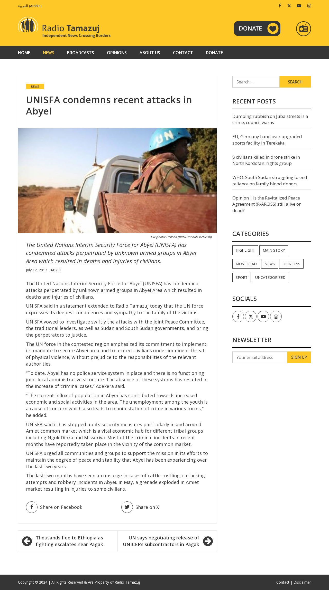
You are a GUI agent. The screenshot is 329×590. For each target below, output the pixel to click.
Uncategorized (270, 277)
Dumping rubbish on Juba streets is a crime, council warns (270, 119)
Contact (183, 52)
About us (150, 52)
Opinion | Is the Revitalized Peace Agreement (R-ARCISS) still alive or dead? (266, 204)
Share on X (147, 507)
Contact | (284, 582)
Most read (246, 263)
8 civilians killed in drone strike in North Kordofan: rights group (266, 160)
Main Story (274, 250)
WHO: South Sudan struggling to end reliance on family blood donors (269, 180)
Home (24, 52)
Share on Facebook (61, 507)
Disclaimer (302, 582)
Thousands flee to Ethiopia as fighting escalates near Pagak (69, 541)
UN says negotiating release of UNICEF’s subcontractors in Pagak (161, 541)
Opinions (117, 52)
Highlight (245, 250)
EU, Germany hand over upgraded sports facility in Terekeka (267, 140)
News (48, 52)
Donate (214, 52)
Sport (242, 277)
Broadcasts (80, 52)
